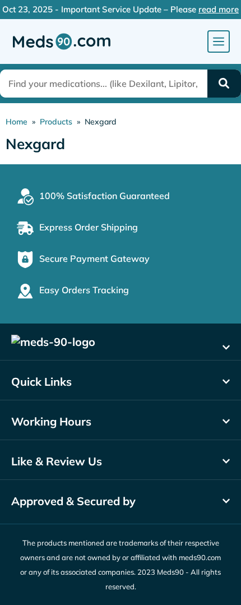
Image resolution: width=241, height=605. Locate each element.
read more (218, 9)
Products (56, 122)
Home (16, 122)
